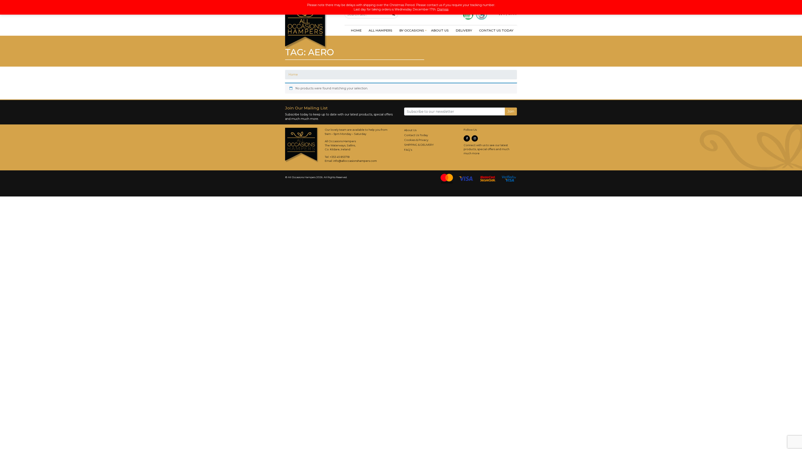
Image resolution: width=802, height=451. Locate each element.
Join (511, 111)
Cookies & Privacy (416, 140)
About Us (410, 130)
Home (293, 74)
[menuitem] (356, 30)
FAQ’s (408, 149)
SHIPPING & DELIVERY (419, 144)
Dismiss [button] (442, 9)
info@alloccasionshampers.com (355, 160)
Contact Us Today (416, 135)
